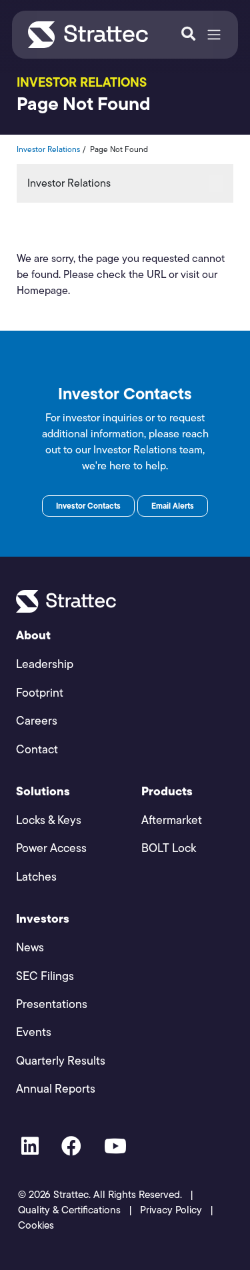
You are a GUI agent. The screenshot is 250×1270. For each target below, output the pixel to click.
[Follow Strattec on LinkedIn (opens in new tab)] (30, 1148)
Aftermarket (171, 819)
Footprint (39, 692)
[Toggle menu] (216, 183)
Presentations (51, 1003)
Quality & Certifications (69, 1209)
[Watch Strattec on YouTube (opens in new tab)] (115, 1148)
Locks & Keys (48, 819)
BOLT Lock (168, 847)
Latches (36, 876)
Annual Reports (55, 1088)
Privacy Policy (171, 1209)
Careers (36, 720)
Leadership (44, 663)
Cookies (36, 1225)
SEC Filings (45, 975)
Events (33, 1031)
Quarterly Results (60, 1060)
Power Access (51, 847)
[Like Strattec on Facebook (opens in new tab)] (71, 1148)
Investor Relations (48, 149)
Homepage (42, 290)
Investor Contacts (88, 506)
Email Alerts (172, 506)
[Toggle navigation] (214, 35)
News (30, 947)
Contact (37, 749)
